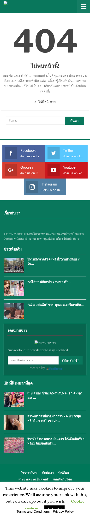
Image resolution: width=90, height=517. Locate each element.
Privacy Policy (63, 511)
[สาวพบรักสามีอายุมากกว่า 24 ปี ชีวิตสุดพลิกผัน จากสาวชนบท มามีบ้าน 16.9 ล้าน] (14, 422)
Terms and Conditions (33, 511)
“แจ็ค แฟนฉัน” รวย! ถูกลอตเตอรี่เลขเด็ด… (55, 305)
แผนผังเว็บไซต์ (62, 479)
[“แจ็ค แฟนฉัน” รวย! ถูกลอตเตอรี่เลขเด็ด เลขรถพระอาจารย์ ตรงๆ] (14, 311)
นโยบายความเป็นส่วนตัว (33, 479)
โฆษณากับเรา (29, 472)
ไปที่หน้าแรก (46, 101)
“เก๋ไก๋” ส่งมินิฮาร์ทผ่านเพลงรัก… (49, 282)
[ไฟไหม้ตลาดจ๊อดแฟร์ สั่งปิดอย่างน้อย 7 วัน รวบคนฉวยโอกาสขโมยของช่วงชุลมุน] (14, 265)
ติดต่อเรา (48, 472)
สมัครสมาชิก (70, 360)
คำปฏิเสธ (63, 472)
